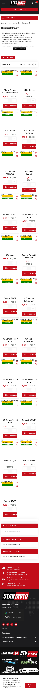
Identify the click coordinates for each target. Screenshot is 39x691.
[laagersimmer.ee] (10, 673)
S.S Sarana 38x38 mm (29, 216)
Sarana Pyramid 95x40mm (29, 256)
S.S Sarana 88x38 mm (29, 381)
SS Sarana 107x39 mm (29, 340)
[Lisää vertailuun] (17, 75)
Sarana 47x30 (10, 501)
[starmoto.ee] (18, 3)
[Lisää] (14, 100)
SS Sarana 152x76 (28, 172)
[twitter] (7, 624)
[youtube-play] (16, 624)
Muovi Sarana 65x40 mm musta (10, 91)
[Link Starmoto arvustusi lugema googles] (13, 620)
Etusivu (3, 23)
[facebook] (3, 624)
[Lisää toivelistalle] (17, 72)
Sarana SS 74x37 (10, 214)
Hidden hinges (29, 90)
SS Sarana (10, 255)
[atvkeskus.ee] (29, 657)
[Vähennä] (6, 100)
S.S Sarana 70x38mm (10, 172)
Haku (32, 3)
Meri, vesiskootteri (14, 23)
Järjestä (22, 64)
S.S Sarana (10, 130)
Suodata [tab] (9, 57)
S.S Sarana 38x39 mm (10, 381)
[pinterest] (11, 624)
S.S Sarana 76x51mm (29, 132)
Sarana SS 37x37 (29, 420)
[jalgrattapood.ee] (29, 665)
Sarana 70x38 (29, 460)
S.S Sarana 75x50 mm (10, 340)
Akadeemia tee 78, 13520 (10, 604)
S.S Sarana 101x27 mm (29, 299)
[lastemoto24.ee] (10, 657)
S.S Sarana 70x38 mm (10, 421)
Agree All (30, 685)
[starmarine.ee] (10, 665)
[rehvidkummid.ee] (29, 673)
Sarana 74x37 (10, 298)
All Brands (35, 526)
